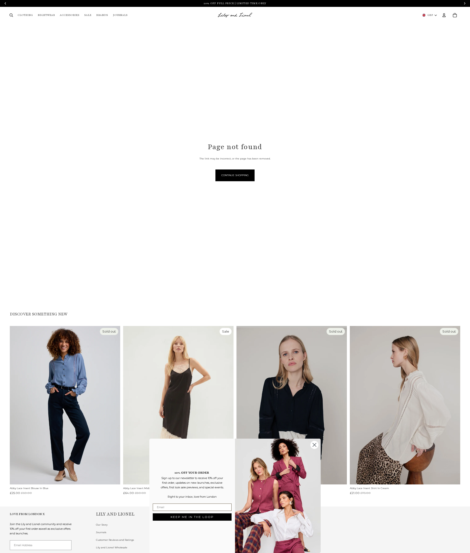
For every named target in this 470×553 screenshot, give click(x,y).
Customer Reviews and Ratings (115, 539)
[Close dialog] (314, 445)
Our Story (101, 524)
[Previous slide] (17, 405)
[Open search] (11, 15)
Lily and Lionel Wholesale (111, 547)
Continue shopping (235, 175)
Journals (101, 532)
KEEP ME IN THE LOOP (192, 517)
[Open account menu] (444, 15)
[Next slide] (113, 405)
